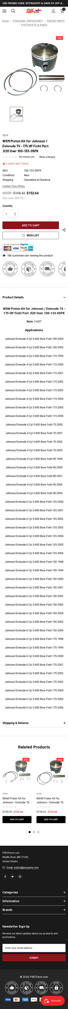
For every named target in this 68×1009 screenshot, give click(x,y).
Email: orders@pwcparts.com (23, 867)
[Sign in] (53, 11)
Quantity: (7, 205)
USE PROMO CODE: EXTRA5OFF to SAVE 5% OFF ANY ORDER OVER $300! (34, 3)
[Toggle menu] (4, 11)
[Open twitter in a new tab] (12, 876)
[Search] (13, 11)
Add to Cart (17, 819)
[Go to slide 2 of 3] (34, 832)
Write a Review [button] (47, 157)
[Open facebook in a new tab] (5, 876)
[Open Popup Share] (64, 230)
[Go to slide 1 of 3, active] (30, 832)
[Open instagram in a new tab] (20, 876)
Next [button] (62, 781)
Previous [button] (6, 781)
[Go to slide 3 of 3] (38, 832)
